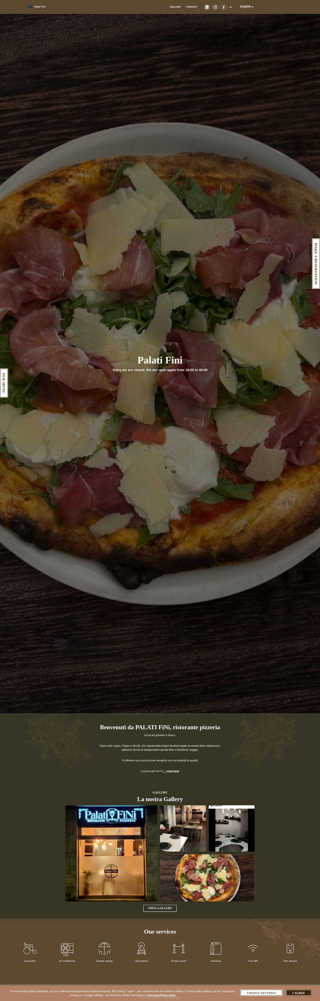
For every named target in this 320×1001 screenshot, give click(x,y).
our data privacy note (161, 995)
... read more (171, 771)
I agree (298, 993)
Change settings (261, 993)
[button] (247, 6)
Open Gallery (160, 908)
